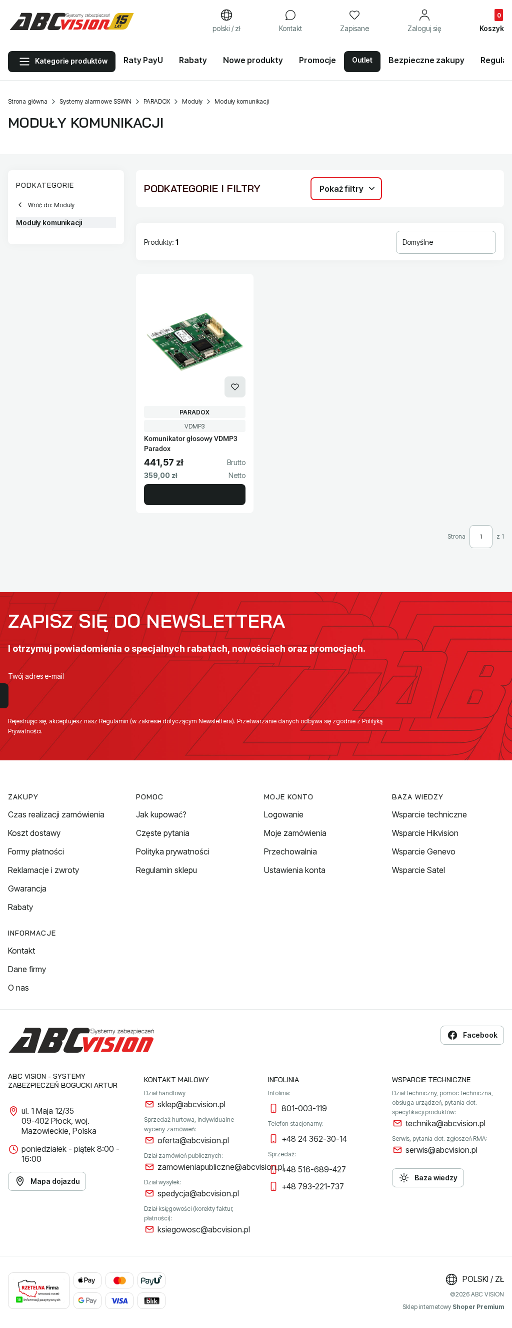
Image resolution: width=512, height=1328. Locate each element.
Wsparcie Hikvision (425, 833)
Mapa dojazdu (55, 1181)
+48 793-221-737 (313, 1186)
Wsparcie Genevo (424, 851)
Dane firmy (27, 969)
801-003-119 (304, 1108)
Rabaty (20, 907)
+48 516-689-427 (314, 1169)
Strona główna (28, 101)
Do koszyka (195, 494)
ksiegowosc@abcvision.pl (204, 1229)
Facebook (480, 1035)
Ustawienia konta (295, 870)
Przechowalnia (290, 851)
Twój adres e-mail (36, 676)
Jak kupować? (161, 814)
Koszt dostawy (34, 833)
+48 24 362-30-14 (314, 1139)
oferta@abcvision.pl (193, 1140)
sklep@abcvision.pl (192, 1104)
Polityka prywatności (173, 851)
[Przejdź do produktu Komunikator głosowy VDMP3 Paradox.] (195, 342)
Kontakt (21, 951)
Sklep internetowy (453, 1306)
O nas (18, 988)
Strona (457, 536)
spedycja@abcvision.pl (198, 1193)
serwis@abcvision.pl (442, 1150)
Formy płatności (36, 851)
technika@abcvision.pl (446, 1123)
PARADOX (157, 101)
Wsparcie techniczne (429, 814)
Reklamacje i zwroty (43, 870)
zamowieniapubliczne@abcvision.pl (221, 1167)
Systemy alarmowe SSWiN (96, 101)
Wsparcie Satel (418, 870)
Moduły (192, 101)
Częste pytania (163, 833)
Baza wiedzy (436, 1177)
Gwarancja (27, 888)
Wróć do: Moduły (51, 205)
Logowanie (284, 814)
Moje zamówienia (295, 833)
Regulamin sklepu (166, 870)
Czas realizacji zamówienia (56, 814)
